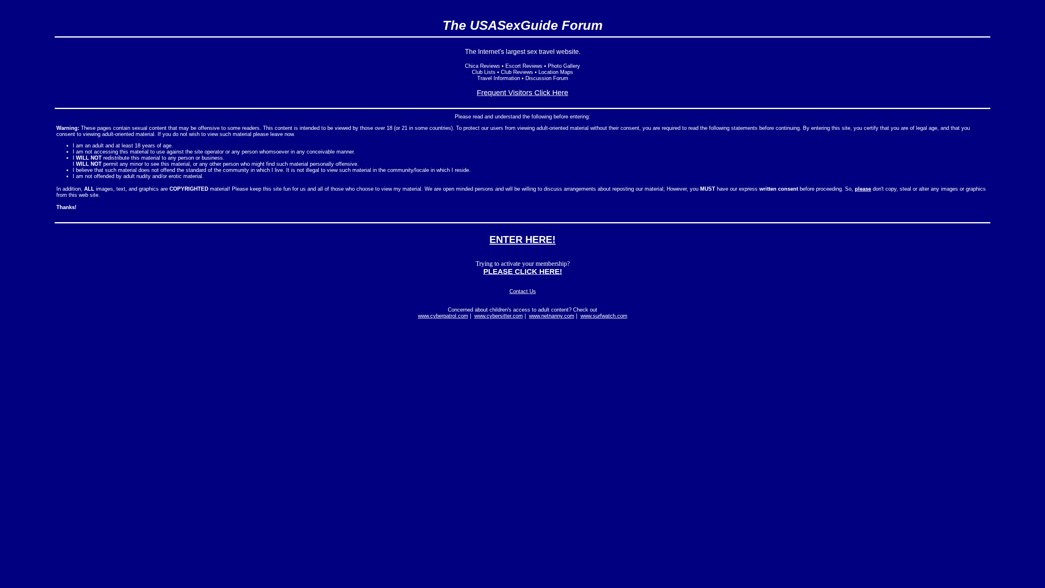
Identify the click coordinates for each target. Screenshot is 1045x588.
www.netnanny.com (551, 316)
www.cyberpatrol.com (443, 316)
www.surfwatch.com (603, 316)
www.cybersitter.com (498, 316)
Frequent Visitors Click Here (522, 93)
